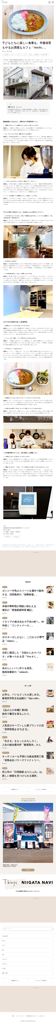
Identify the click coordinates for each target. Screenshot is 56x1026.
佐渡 (30, 54)
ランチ (24, 54)
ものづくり (5, 963)
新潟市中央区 (44, 54)
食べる (3, 940)
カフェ (12, 54)
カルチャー (5, 959)
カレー (18, 54)
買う (3, 950)
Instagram (16, 536)
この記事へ (28, 870)
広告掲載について (15, 789)
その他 (3, 968)
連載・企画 (5, 973)
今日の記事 (5, 936)
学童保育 (36, 54)
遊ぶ (3, 954)
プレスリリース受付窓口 (41, 789)
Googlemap (7, 536)
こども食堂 (5, 54)
